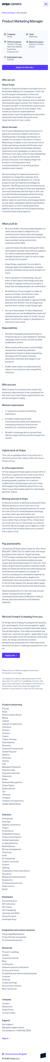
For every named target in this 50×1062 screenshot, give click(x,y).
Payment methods (10, 773)
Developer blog (9, 919)
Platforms (7, 852)
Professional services (12, 883)
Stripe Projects (9, 916)
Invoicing (6, 757)
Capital (5, 721)
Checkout (6, 727)
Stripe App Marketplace (13, 934)
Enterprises (7, 818)
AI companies (8, 858)
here (20, 673)
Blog (4, 961)
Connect (6, 733)
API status (7, 907)
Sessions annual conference (15, 967)
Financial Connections (12, 748)
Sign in (5, 1038)
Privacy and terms (10, 970)
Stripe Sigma (8, 785)
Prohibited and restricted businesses (19, 973)
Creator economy (10, 861)
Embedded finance (11, 834)
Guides (5, 955)
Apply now (10, 655)
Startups (6, 821)
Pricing (5, 708)
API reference (8, 904)
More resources (9, 989)
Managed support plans (13, 1027)
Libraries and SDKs (10, 913)
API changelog (9, 910)
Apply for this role (24, 67)
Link (4, 764)
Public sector (8, 886)
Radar (5, 779)
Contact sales (8, 1012)
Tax (3, 791)
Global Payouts (9, 751)
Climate (5, 730)
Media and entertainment (14, 877)
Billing (5, 718)
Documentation (9, 901)
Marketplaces (8, 846)
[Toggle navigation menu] (45, 4)
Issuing (5, 761)
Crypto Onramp (9, 739)
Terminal (6, 794)
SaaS (4, 855)
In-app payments (10, 843)
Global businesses (10, 840)
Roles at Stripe (8, 13)
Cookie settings (9, 982)
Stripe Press (7, 1009)
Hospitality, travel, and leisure (16, 870)
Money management (11, 849)
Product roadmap (10, 952)
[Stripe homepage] (6, 4)
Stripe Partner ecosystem (14, 937)
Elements (6, 745)
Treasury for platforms (13, 800)
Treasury (6, 797)
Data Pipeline (8, 742)
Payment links (8, 770)
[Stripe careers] (16, 4)
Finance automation (11, 837)
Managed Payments (11, 767)
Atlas (4, 711)
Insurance (6, 874)
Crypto (5, 736)
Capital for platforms (12, 724)
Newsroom (7, 1006)
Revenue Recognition (12, 782)
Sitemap (6, 979)
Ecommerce (7, 831)
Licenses (6, 976)
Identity (5, 754)
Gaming (5, 867)
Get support (7, 1024)
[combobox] (14, 1054)
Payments (7, 776)
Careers (5, 1003)
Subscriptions (8, 788)
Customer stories (10, 958)
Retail (5, 889)
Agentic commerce (11, 824)
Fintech (5, 864)
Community (7, 964)
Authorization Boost (12, 714)
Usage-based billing (11, 804)
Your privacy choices (11, 985)
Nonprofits (7, 880)
